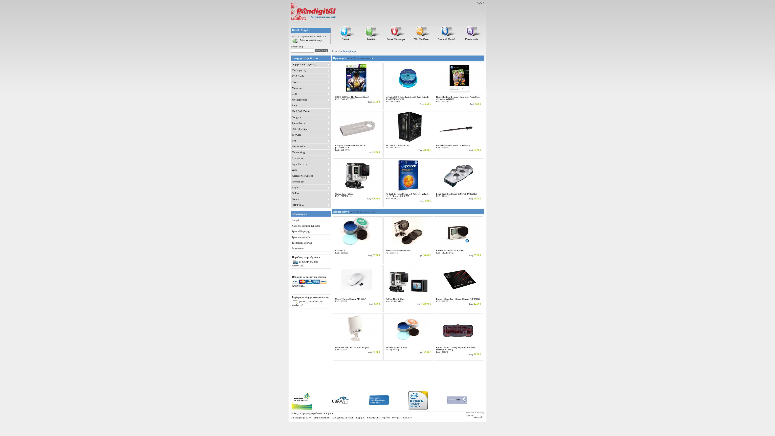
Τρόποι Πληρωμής (301, 231)
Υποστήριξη (372, 417)
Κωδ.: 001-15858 (407, 196)
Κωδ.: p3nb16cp (396, 348)
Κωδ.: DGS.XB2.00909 (352, 98)
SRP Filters (298, 204)
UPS (294, 140)
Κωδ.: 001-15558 (397, 146)
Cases (295, 82)
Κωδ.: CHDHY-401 (395, 300)
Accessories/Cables (302, 175)
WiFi (294, 169)
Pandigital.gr (349, 51)
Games (295, 199)
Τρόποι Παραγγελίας (302, 242)
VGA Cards (298, 76)
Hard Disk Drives (301, 111)
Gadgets (296, 117)
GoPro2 (480, 3)
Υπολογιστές (299, 70)
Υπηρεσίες (385, 417)
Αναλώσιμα (298, 181)
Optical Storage (300, 128)
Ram (294, 105)
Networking (298, 152)
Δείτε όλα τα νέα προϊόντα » (363, 212)
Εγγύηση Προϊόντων (402, 417)
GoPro (295, 193)
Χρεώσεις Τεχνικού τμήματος (306, 225)
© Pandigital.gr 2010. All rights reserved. (310, 417)
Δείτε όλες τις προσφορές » (359, 58)
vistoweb (478, 417)
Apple (295, 187)
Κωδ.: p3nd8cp (341, 251)
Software (296, 134)
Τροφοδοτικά (299, 123)
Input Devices (299, 164)
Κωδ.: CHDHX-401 (344, 195)
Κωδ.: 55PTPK (398, 251)
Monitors (297, 87)
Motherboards (299, 99)
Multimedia (298, 146)
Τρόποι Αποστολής (301, 237)
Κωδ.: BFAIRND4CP (449, 251)
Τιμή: (374, 102)
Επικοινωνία (298, 248)
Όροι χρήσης (338, 417)
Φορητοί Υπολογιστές (303, 64)
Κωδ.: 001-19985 (350, 147)
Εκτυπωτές (297, 158)
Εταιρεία (296, 220)
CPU (294, 93)
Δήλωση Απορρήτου (355, 417)
